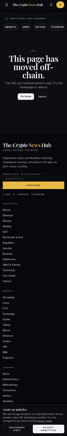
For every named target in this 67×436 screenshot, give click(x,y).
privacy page (44, 420)
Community (9, 270)
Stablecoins (9, 259)
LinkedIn (23, 194)
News (26, 27)
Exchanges (9, 314)
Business (8, 253)
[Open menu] (6, 5)
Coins (6, 303)
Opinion (7, 281)
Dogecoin (8, 357)
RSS (8, 194)
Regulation (8, 242)
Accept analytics (48, 429)
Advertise (8, 401)
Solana (6, 341)
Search (42, 96)
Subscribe (33, 185)
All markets (9, 297)
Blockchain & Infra (13, 237)
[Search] (51, 5)
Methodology (10, 384)
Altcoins (7, 221)
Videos (6, 324)
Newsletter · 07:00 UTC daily (22, 174)
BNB (5, 352)
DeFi (5, 232)
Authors (7, 395)
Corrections (9, 390)
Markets (10, 27)
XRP (5, 346)
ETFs (5, 308)
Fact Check (9, 275)
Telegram (37, 194)
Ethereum (57, 27)
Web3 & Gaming (11, 264)
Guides (6, 319)
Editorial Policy (11, 379)
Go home (25, 96)
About (6, 373)
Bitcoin (40, 27)
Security (7, 248)
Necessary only (17, 429)
